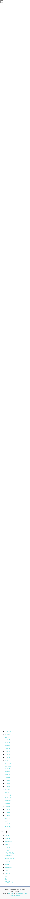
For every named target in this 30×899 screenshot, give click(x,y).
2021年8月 (7, 806)
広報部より (7, 861)
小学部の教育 (8, 850)
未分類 (6, 870)
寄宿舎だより (8, 844)
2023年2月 (7, 754)
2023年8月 (7, 737)
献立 (6, 876)
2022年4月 (7, 783)
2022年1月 (7, 792)
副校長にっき (8, 838)
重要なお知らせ (9, 882)
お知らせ (7, 835)
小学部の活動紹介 (9, 853)
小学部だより (8, 847)
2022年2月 (7, 789)
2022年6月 (7, 777)
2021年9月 (7, 803)
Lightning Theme (19, 893)
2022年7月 (7, 774)
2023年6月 (7, 743)
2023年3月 (7, 751)
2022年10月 (8, 766)
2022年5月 (7, 780)
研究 (6, 879)
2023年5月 (7, 745)
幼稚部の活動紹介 (9, 858)
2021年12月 (8, 795)
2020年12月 (8, 827)
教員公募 (7, 864)
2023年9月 (7, 734)
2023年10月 (8, 731)
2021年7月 (7, 809)
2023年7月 (7, 740)
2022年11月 (8, 763)
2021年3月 (7, 821)
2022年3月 (7, 786)
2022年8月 (7, 771)
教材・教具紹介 (9, 867)
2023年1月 (7, 757)
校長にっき (7, 873)
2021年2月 (7, 824)
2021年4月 (7, 818)
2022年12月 (8, 760)
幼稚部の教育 (8, 856)
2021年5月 (7, 815)
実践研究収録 (8, 841)
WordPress (10, 893)
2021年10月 (8, 800)
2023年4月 (7, 748)
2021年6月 (7, 812)
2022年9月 (7, 769)
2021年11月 (8, 798)
